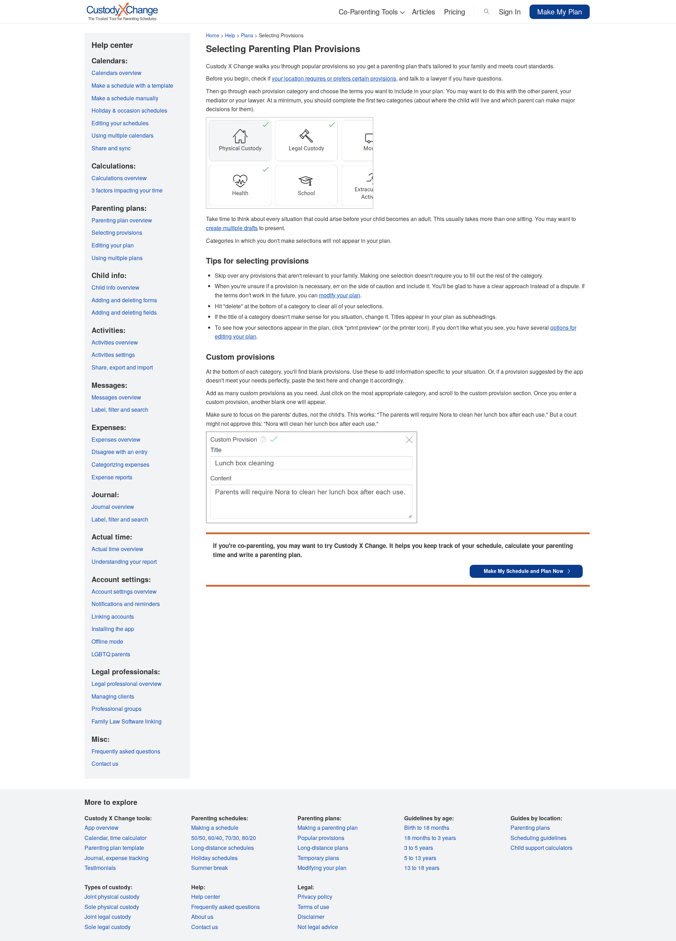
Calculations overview (119, 178)
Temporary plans (318, 858)
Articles (423, 11)
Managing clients (113, 696)
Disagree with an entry (120, 452)
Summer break (209, 868)
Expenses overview (116, 439)
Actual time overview (117, 549)
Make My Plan (559, 11)
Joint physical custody (111, 896)
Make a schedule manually (125, 98)
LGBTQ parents (111, 654)
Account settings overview (124, 591)
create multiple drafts (232, 228)
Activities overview (115, 342)
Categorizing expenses (120, 464)
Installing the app (113, 629)
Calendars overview (117, 73)
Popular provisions (321, 838)
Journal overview (113, 507)
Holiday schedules (214, 858)
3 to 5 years (418, 848)
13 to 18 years (421, 868)
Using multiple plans (117, 258)
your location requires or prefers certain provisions (334, 78)
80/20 (249, 838)
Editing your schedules (120, 123)
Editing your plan (113, 245)
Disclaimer (311, 916)
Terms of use (313, 907)
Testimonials (100, 868)
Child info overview (115, 287)
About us (202, 916)
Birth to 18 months (426, 827)
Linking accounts (113, 616)
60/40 (215, 838)
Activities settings (113, 354)
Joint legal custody (107, 916)
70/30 (232, 838)
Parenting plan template (114, 848)
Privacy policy (315, 896)
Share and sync (111, 148)
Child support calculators (541, 848)
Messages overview (116, 397)
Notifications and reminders (126, 604)
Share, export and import (122, 367)
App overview (101, 827)
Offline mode (107, 641)
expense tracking (127, 858)
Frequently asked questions (126, 751)
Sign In (510, 11)
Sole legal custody (107, 927)
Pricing (454, 11)
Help (230, 35)
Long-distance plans (323, 848)
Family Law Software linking (127, 721)
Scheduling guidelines (539, 838)
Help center (205, 896)
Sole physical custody (111, 907)
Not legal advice (318, 927)
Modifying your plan (322, 868)
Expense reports (112, 477)
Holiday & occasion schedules (129, 110)
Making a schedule (214, 827)
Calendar (95, 838)
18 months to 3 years (430, 838)
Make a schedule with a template (132, 85)
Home (212, 35)
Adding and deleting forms (124, 300)
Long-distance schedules (222, 848)
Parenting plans (530, 827)
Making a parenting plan (328, 827)
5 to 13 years (420, 858)
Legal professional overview (127, 684)
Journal (93, 858)
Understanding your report (124, 561)
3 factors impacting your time (127, 190)
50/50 (198, 838)
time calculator (128, 838)
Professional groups (117, 709)
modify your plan (339, 295)
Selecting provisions (117, 232)
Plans (247, 35)
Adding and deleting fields (124, 312)
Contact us (105, 763)
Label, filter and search (120, 409)
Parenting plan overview (122, 220)
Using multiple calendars (123, 135)
